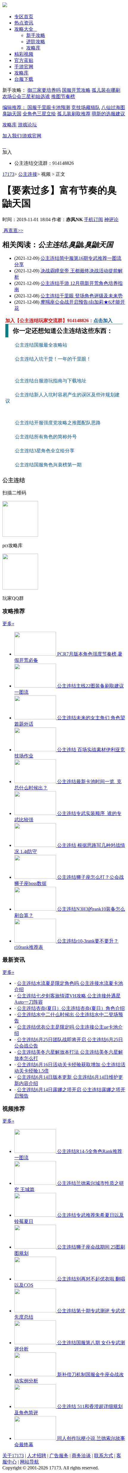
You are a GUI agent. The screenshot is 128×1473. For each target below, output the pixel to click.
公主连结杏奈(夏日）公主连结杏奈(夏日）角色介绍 (71, 1008)
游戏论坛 (27, 124)
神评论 (111, 219)
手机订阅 (93, 219)
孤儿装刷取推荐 (73, 113)
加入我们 (11, 135)
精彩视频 (23, 54)
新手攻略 (35, 35)
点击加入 (103, 320)
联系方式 (103, 1455)
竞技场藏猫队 (85, 107)
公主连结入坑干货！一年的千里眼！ (53, 358)
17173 (8, 174)
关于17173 (13, 1455)
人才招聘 (36, 1455)
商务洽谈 (81, 1455)
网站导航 (29, 1461)
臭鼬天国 (11, 113)
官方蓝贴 (23, 60)
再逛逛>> (13, 230)
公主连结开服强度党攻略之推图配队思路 (58, 422)
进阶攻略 (35, 41)
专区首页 (23, 16)
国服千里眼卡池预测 (48, 107)
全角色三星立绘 (39, 113)
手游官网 (23, 66)
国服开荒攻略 (76, 90)
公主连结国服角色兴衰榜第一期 (48, 464)
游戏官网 (31, 135)
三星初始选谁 (35, 96)
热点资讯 (23, 22)
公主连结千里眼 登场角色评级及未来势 (81, 295)
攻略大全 (25, 29)
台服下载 (23, 79)
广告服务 (58, 1455)
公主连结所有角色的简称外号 (46, 436)
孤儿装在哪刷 (106, 90)
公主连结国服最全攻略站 (41, 344)
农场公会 (11, 96)
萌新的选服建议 (108, 113)
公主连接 (27, 174)
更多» (8, 623)
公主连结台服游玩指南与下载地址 (51, 380)
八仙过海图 (113, 107)
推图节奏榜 (63, 96)
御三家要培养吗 (44, 90)
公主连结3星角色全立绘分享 (44, 450)
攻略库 (33, 47)
